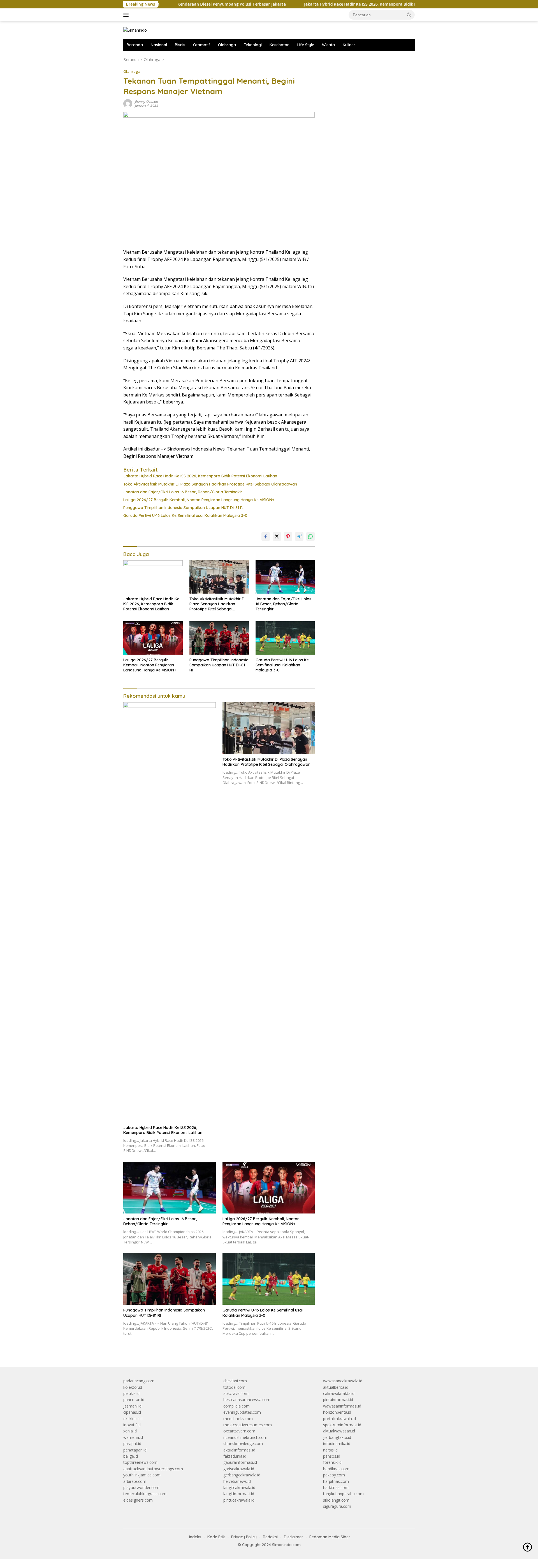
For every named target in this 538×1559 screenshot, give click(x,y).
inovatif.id (132, 1424)
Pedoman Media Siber (329, 1536)
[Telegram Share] (299, 536)
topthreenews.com (140, 1462)
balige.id (130, 1456)
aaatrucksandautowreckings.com (153, 1468)
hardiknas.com (336, 1468)
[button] (409, 14)
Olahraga (227, 44)
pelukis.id (131, 1393)
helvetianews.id (237, 1481)
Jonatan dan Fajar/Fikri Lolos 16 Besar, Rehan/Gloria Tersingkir (182, 491)
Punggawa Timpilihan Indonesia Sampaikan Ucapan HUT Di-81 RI (183, 507)
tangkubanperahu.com (343, 1493)
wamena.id (133, 1437)
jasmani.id (132, 1406)
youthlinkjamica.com (142, 1475)
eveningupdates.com (242, 1412)
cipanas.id (132, 1412)
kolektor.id (132, 1387)
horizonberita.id (337, 1412)
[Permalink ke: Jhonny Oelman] (127, 103)
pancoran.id (133, 1399)
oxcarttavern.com (239, 1431)
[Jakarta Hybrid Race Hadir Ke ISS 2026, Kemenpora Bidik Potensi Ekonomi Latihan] (153, 577)
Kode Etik (216, 1536)
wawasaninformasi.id (342, 1406)
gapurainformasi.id (240, 1462)
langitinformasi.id (238, 1493)
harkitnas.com (336, 1487)
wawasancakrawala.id (342, 1380)
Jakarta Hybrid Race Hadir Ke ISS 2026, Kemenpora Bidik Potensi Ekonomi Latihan (341, 4)
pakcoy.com (334, 1475)
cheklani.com (235, 1380)
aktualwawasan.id (339, 1431)
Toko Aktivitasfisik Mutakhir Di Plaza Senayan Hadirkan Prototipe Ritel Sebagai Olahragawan (210, 484)
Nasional (159, 44)
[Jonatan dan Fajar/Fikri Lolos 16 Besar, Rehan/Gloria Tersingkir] (285, 577)
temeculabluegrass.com (144, 1493)
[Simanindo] (135, 29)
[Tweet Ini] (277, 536)
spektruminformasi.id (342, 1424)
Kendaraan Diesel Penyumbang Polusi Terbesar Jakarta (189, 4)
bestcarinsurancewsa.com (246, 1399)
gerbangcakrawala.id (241, 1475)
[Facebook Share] (265, 536)
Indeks (195, 1536)
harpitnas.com (336, 1481)
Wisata (328, 44)
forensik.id (332, 1462)
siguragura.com (337, 1506)
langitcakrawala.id (239, 1487)
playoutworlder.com (141, 1487)
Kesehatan (279, 44)
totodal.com (234, 1387)
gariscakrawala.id (238, 1468)
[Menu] (127, 15)
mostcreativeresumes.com (247, 1424)
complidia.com (236, 1406)
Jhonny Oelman (146, 101)
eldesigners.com (138, 1500)
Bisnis (180, 44)
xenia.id (130, 1431)
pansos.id (331, 1456)
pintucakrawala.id (238, 1500)
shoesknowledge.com (243, 1443)
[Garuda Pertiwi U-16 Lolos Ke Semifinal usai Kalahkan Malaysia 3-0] (285, 638)
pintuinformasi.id (338, 1399)
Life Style (305, 44)
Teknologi (253, 44)
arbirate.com (134, 1481)
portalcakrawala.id (339, 1418)
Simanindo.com (286, 1544)
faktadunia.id (234, 1456)
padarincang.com (138, 1380)
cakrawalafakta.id (338, 1393)
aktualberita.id (335, 1387)
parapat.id (132, 1443)
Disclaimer (293, 1536)
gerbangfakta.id (337, 1437)
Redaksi (270, 1536)
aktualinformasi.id (239, 1450)
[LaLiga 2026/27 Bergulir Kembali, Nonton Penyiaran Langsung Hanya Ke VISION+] (153, 638)
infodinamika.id (336, 1443)
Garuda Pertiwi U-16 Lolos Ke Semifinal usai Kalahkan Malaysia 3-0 (185, 515)
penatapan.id (135, 1450)
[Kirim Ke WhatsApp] (310, 536)
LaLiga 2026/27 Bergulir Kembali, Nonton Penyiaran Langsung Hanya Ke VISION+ (198, 499)
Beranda (135, 44)
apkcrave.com (236, 1393)
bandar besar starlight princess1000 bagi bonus (366, 59)
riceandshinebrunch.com (245, 1437)
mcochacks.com (238, 1418)
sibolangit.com (336, 1500)
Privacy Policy (244, 1536)
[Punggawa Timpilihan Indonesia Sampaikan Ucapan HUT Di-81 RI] (219, 638)
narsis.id (330, 1450)
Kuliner (349, 44)
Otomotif (201, 44)
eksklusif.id (133, 1418)
